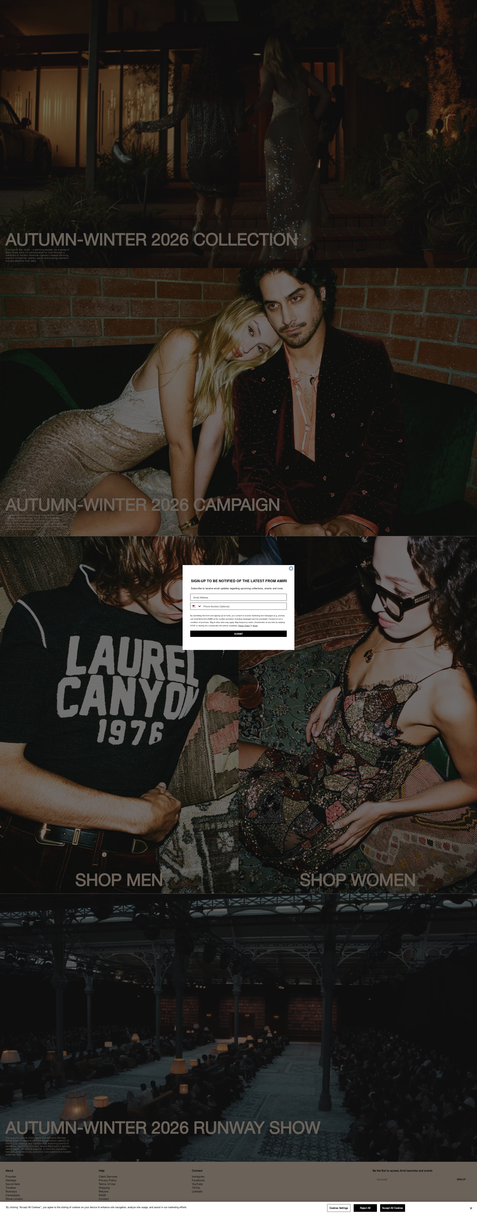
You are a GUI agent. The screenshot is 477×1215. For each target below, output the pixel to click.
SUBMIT (238, 633)
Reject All (365, 1208)
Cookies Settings (338, 1208)
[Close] (471, 1208)
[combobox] (196, 606)
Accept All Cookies (392, 1208)
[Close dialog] (291, 568)
